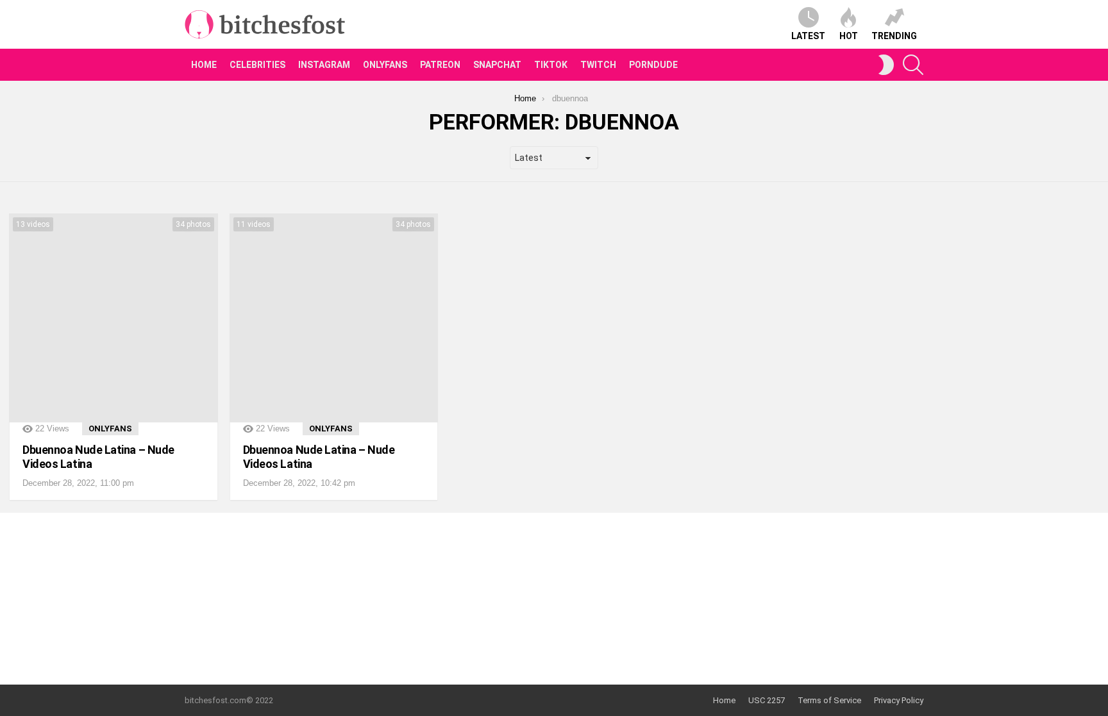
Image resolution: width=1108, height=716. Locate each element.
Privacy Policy (898, 700)
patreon (440, 65)
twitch (598, 65)
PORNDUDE (653, 65)
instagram (324, 65)
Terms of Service (829, 700)
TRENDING (894, 36)
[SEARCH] (913, 65)
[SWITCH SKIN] (886, 65)
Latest (808, 36)
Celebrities (257, 65)
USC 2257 (766, 700)
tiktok (550, 65)
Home (204, 65)
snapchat (497, 65)
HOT (848, 36)
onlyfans (385, 65)
